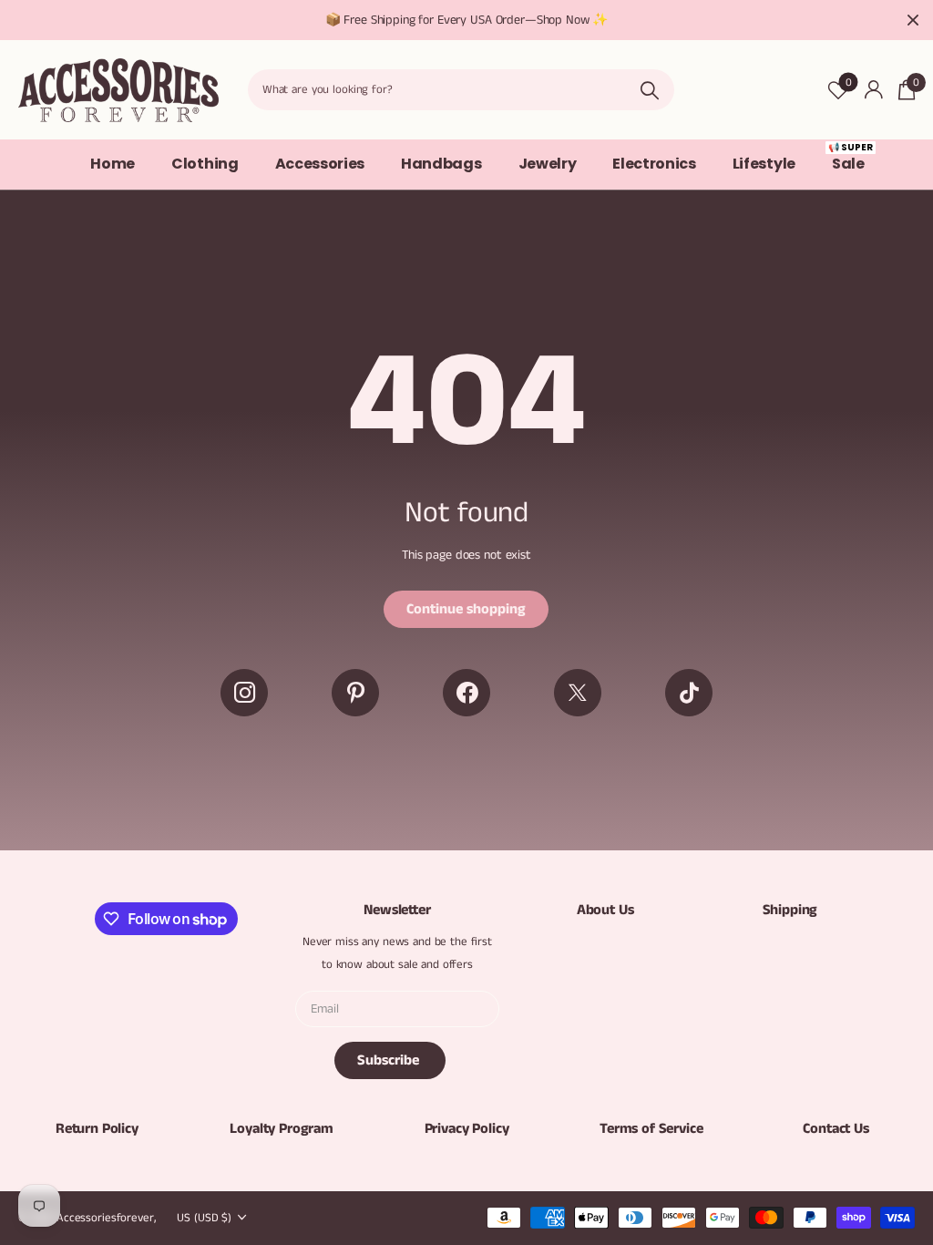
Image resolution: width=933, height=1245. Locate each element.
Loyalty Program (281, 1128)
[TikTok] (689, 692)
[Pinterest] (355, 692)
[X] (577, 692)
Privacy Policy (467, 1128)
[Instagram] (244, 692)
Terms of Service (651, 1128)
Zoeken (649, 89)
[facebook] (466, 692)
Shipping (790, 910)
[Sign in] (873, 89)
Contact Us (835, 1128)
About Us (605, 910)
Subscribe (390, 1060)
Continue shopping (466, 609)
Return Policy (97, 1128)
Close (913, 20)
